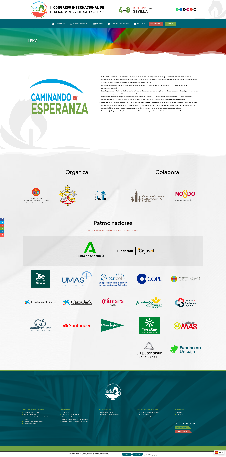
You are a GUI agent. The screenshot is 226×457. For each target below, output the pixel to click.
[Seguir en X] (184, 9)
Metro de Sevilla (144, 414)
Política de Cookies (157, 451)
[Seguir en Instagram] (187, 9)
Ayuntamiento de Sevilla (108, 412)
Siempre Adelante (30, 414)
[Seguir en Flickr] (195, 9)
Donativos (182, 431)
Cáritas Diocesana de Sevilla (33, 421)
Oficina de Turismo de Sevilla (109, 414)
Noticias (179, 412)
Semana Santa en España (147, 417)
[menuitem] (58, 23)
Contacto (179, 414)
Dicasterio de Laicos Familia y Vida (73, 417)
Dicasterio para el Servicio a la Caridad (74, 421)
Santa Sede (66, 412)
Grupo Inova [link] (96, 451)
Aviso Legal (145, 451)
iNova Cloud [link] (76, 451)
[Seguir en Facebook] (180, 9)
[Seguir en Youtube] (191, 9)
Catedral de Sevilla (30, 424)
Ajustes (148, 454)
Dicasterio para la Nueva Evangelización (75, 419)
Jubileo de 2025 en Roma (70, 414)
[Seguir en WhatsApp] (177, 9)
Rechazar (137, 454)
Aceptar (127, 454)
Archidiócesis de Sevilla (31, 412)
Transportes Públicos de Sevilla (149, 412)
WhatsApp (182, 427)
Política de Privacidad (133, 451)
